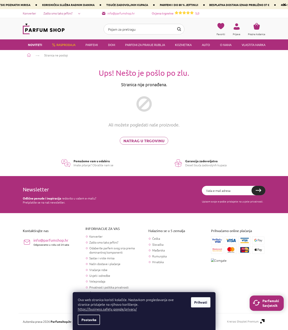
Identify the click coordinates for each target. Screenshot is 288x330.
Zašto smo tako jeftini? (57, 13)
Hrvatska (158, 262)
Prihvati (200, 302)
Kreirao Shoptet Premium (243, 321)
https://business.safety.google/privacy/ (107, 309)
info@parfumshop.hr (51, 242)
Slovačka (158, 244)
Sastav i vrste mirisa (101, 258)
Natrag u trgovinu (144, 140)
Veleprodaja (97, 281)
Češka (156, 239)
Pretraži (179, 29)
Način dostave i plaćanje (104, 264)
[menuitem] (32, 44)
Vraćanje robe (98, 270)
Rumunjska (159, 256)
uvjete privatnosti (252, 201)
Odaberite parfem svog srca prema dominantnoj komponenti (112, 250)
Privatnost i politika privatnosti (109, 287)
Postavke (88, 319)
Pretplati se (258, 190)
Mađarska (158, 250)
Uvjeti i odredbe (99, 275)
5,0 (175, 13)
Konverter (29, 13)
